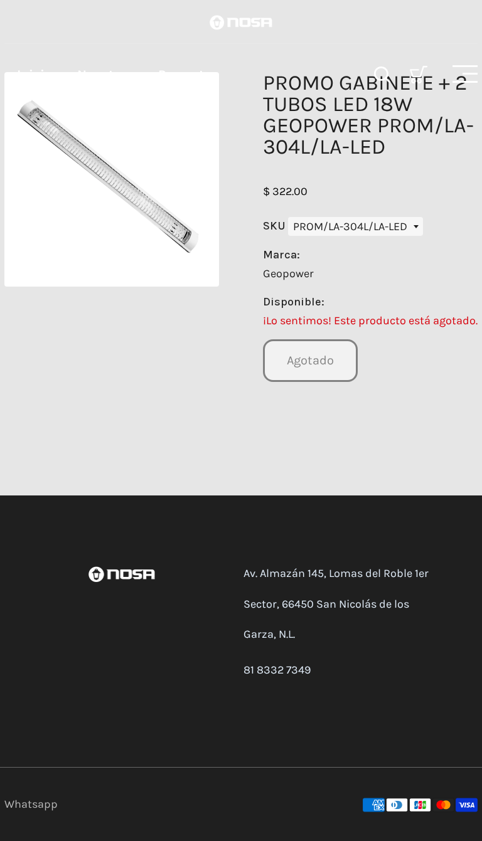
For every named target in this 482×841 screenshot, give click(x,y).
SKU (275, 226)
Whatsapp (31, 804)
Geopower (288, 273)
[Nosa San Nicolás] (241, 21)
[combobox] (355, 226)
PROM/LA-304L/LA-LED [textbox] (350, 226)
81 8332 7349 (277, 670)
